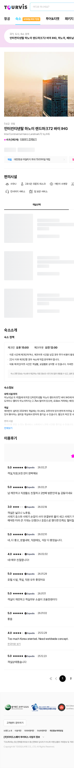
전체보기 (8, 428)
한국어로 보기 (14, 644)
